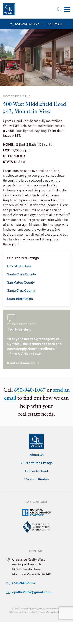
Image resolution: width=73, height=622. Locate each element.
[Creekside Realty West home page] (36, 441)
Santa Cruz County (21, 290)
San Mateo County (21, 282)
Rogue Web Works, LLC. (51, 612)
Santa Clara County (21, 274)
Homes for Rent (36, 471)
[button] (59, 9)
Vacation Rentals (36, 479)
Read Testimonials (21, 363)
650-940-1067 (27, 24)
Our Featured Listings (23, 258)
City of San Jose (19, 266)
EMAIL (57, 24)
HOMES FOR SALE (17, 96)
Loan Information (20, 299)
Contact (36, 551)
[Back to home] (9, 9)
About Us (36, 455)
